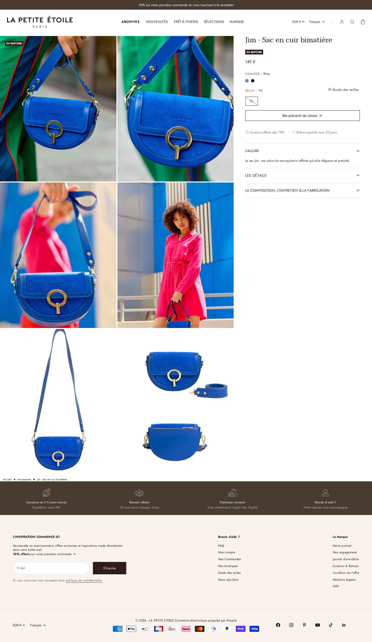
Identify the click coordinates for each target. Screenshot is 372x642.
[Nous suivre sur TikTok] (330, 625)
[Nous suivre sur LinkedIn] (343, 625)
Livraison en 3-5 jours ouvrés (46, 502)
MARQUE (237, 21)
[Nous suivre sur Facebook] (278, 625)
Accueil (7, 479)
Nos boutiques (228, 566)
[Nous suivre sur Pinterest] (304, 625)
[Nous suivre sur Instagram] (291, 625)
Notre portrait (342, 545)
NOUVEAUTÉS (157, 21)
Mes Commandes (229, 559)
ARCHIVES (130, 21)
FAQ (221, 545)
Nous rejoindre (228, 579)
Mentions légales (344, 579)
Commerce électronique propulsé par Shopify (206, 620)
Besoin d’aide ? (325, 502)
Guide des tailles (229, 573)
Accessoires (24, 479)
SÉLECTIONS (214, 21)
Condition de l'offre (346, 573)
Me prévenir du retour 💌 (302, 115)
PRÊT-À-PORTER (186, 21)
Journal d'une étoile (346, 559)
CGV (336, 586)
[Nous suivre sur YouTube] (317, 625)
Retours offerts (139, 502)
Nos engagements (345, 552)
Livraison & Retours (346, 566)
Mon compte (226, 552)
